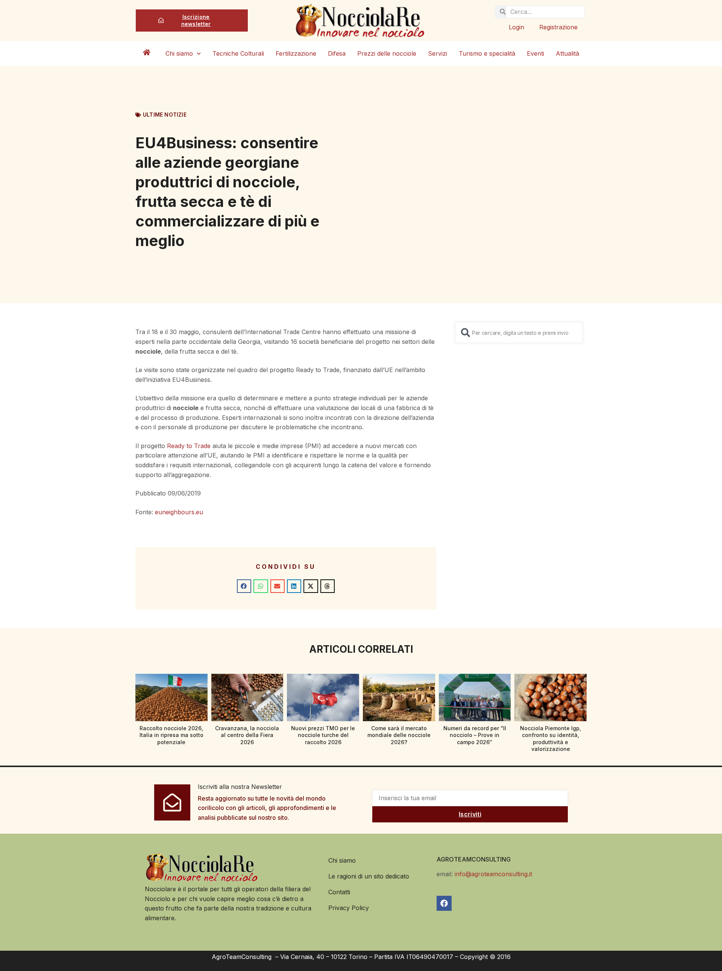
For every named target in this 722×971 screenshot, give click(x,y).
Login (516, 27)
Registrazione (558, 27)
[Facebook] (444, 903)
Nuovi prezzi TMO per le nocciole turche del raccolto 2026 (323, 735)
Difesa (337, 53)
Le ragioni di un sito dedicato (368, 876)
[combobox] (519, 332)
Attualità (567, 53)
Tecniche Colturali (238, 53)
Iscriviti (470, 814)
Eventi (535, 53)
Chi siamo (179, 53)
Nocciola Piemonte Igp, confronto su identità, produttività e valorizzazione (550, 738)
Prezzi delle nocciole (386, 53)
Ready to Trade (189, 446)
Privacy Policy (348, 908)
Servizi (437, 53)
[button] (244, 586)
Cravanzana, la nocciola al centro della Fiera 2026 (247, 735)
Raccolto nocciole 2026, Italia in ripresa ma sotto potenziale (171, 735)
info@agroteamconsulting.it (493, 874)
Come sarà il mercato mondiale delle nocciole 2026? (399, 735)
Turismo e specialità (487, 53)
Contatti (339, 892)
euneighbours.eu (179, 512)
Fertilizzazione (296, 53)
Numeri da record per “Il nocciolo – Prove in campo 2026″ (474, 735)
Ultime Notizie (165, 114)
